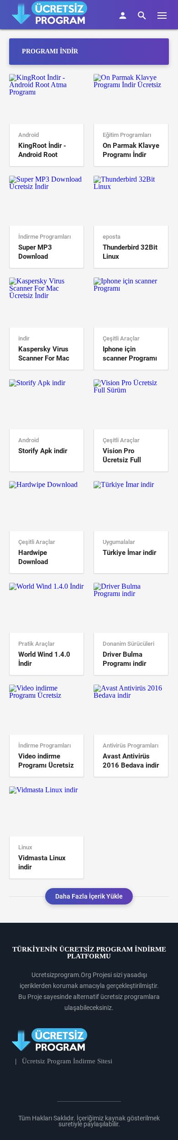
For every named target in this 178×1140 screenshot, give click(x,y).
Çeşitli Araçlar (121, 338)
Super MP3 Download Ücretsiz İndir (38, 252)
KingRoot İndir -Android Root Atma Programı (42, 150)
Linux (25, 847)
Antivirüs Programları (130, 746)
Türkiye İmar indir (129, 553)
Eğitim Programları (127, 135)
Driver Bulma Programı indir (124, 659)
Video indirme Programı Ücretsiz (46, 760)
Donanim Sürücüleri (128, 644)
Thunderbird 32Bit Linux (130, 252)
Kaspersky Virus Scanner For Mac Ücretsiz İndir (43, 354)
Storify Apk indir (42, 451)
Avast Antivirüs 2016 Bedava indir (131, 760)
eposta (111, 237)
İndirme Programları (44, 237)
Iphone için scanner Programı (130, 353)
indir (24, 338)
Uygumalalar (119, 542)
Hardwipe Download (33, 557)
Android (28, 135)
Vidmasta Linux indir (42, 862)
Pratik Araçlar (36, 644)
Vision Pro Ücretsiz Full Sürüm (122, 456)
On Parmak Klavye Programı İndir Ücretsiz (131, 150)
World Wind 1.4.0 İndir (44, 659)
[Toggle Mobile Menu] (166, 15)
